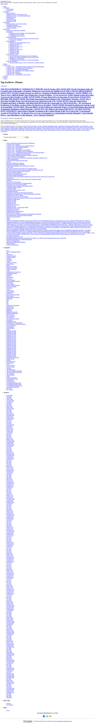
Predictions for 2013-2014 (16, 44)
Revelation (91, 128)
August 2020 (10, 446)
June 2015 (9, 522)
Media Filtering (10, 308)
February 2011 (10, 586)
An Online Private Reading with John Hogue (17, 160)
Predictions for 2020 (11, 348)
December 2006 (10, 644)
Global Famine (10, 290)
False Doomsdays (11, 280)
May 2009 (9, 614)
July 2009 (9, 612)
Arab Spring (9, 260)
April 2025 (9, 404)
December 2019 (10, 454)
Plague (8, 329)
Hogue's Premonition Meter (13, 294)
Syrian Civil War (10, 367)
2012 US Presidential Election (14, 252)
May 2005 (9, 656)
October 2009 (10, 608)
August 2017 (10, 487)
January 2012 (10, 572)
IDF (78, 127)
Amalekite (44, 126)
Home (5, 6)
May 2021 (9, 435)
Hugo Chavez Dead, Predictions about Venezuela (18, 171)
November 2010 (10, 590)
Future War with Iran (11, 286)
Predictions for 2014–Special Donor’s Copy (17, 14)
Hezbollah (47, 127)
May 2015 (9, 523)
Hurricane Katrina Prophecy (13, 297)
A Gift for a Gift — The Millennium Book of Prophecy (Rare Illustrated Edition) (25, 66)
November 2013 (10, 543)
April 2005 (9, 657)
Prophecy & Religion (11, 37)
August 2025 (10, 402)
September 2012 (10, 561)
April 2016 (9, 509)
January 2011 (10, 588)
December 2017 (10, 482)
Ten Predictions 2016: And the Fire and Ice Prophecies (19, 215)
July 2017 (9, 489)
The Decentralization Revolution (14, 371)
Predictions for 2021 (11, 349)
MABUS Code (10, 306)
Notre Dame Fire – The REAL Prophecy (16, 324)
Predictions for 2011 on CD (16, 49)
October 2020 (10, 443)
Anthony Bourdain (11, 257)
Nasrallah (27, 128)
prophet (83, 128)
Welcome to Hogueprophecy (13, 240)
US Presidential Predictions (13, 387)
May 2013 (9, 550)
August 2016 (10, 503)
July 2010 (9, 596)
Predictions (6, 11)
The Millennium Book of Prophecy (15, 236)
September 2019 (10, 458)
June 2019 (9, 462)
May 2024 (9, 410)
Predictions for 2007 (11, 332)
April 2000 (9, 697)
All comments (10, 704)
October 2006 (10, 645)
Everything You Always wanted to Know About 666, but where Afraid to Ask (25, 170)
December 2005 (10, 653)
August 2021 (10, 432)
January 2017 (10, 497)
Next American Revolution (13, 318)
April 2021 (9, 436)
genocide (39, 127)
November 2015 (10, 515)
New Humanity (10, 317)
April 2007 (9, 638)
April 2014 (9, 541)
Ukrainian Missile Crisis (12, 379)
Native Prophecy (10, 314)
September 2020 (10, 444)
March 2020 (9, 451)
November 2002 (10, 676)
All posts (9, 703)
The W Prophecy (11, 373)
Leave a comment (85, 130)
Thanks (8, 218)
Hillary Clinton (54, 127)
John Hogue (6, 7)
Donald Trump (14, 127)
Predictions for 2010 (14, 50)
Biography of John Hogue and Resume (16, 164)
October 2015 (10, 517)
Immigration (9, 298)
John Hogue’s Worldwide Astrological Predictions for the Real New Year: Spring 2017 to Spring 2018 (30, 176)
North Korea (9, 320)
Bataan (73, 126)
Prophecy (9, 360)
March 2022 (9, 427)
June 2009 (9, 613)
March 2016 (9, 510)
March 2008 (9, 629)
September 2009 (10, 609)
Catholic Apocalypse (11, 269)
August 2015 (10, 519)
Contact (5, 78)
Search (6, 134)
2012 (8, 250)
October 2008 (10, 624)
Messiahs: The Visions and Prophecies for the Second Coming (24, 38)
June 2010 (9, 597)
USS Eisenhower (52, 130)
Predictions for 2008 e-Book (13, 199)
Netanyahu (32, 128)
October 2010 (10, 592)
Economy (9, 276)
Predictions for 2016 (11, 342)
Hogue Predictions (11, 41)
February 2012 (10, 570)
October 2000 (10, 691)
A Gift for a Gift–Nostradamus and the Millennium (18, 153)
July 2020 (9, 447)
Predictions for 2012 (11, 17)
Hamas (43, 127)
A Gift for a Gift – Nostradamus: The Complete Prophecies (20, 70)
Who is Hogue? (10, 9)
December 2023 (10, 414)
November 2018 (10, 470)
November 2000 (10, 689)
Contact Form (10, 167)
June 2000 (9, 695)
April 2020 (9, 450)
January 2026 (10, 399)
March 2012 (9, 569)
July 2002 (9, 679)
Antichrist (9, 258)
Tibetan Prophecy (11, 375)
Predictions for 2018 (11, 345)
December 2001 (10, 683)
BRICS (77, 126)
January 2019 (10, 469)
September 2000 (10, 692)
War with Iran (10, 389)
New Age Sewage (11, 316)
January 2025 (10, 407)
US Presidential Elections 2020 (14, 384)
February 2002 (10, 681)
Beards (8, 265)
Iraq (83, 127)
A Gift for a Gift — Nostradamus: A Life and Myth (18, 74)
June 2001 (9, 684)
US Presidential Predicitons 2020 (14, 385)
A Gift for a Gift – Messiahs (13, 72)
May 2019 (9, 463)
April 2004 (9, 667)
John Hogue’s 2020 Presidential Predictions (17, 174)
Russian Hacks (10, 363)
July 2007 (9, 636)
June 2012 (9, 565)
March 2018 (9, 479)
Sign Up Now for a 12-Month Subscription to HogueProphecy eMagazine (24, 214)
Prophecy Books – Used (12, 54)
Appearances (10, 10)
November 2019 (10, 455)
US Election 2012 (11, 381)
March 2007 (9, 640)
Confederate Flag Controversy (14, 272)
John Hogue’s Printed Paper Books (15, 175)
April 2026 (9, 398)
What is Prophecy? (11, 13)
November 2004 (10, 661)
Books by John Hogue (12, 268)
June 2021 (9, 434)
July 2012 (9, 564)
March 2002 (9, 680)
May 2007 (9, 637)
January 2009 (10, 620)
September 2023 (10, 418)
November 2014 (10, 531)
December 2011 (10, 573)
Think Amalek (21, 130)
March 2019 (9, 466)
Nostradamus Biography (12, 25)
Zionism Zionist (68, 130)
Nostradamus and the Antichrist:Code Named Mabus (14, 27)
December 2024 (10, 408)
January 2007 (10, 642)
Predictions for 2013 (11, 338)
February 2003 (10, 673)
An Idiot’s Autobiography (13, 159)
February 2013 (10, 554)
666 (25, 126)
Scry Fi (8, 364)
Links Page (9, 180)
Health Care (9, 293)
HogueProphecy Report (71, 127)
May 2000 (9, 696)
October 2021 (10, 431)
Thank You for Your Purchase (13, 216)
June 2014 (9, 538)
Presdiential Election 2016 (13, 357)
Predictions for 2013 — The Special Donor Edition (18, 15)
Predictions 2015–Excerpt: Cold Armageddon (17, 196)
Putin (87, 128)
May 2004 (9, 665)
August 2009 (10, 610)
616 (22, 126)
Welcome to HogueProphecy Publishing (16, 30)
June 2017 (9, 490)
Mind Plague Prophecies (12, 313)
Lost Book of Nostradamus (13, 305)
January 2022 (10, 430)
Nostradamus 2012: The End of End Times (17, 23)
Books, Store (7, 29)
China (8, 270)
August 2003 (10, 671)
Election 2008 (10, 277)
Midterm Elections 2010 (12, 312)
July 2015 (9, 521)
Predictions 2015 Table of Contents (15, 195)
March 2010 (9, 601)
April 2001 (9, 687)
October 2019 (10, 457)
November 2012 (10, 558)
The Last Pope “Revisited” (16, 39)
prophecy (79, 128)
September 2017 (10, 486)
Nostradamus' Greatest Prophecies (14, 322)
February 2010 (10, 602)
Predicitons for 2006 (11, 330)
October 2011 (10, 576)
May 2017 (9, 491)
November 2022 (10, 424)
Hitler (60, 127)
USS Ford (58, 130)
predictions (63, 128)
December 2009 (10, 605)
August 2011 (10, 578)
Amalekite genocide (52, 126)
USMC (45, 130)
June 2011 (9, 581)
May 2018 (9, 477)
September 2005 (10, 654)
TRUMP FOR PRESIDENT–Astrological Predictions (19, 239)
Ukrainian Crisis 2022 (12, 377)
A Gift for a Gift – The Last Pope (14, 73)
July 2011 (9, 580)
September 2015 (10, 518)
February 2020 (10, 453)
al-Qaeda (40, 126)
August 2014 (10, 535)
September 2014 (10, 534)
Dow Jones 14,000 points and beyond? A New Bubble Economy (22, 168)
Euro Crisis (9, 278)
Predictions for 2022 (11, 350)
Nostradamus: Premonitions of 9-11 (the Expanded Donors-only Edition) (24, 194)
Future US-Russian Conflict (13, 285)
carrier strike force (84, 126)
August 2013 (10, 546)
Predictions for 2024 (11, 354)
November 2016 (10, 499)
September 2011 (10, 577)
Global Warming (10, 292)
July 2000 (9, 693)
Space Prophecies (11, 365)
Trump (41, 130)
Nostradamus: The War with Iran (17, 35)
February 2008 (10, 630)
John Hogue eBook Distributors (14, 172)
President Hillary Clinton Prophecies (15, 211)
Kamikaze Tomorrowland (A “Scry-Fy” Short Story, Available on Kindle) (27, 62)
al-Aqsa (28, 126)
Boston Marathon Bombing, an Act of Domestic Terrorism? (20, 166)
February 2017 (10, 495)
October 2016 (10, 501)
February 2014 (10, 542)
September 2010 (10, 593)
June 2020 (9, 448)
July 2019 (9, 461)
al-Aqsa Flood (33, 126)
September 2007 (10, 633)
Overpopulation (10, 326)
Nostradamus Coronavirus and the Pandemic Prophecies (20, 192)
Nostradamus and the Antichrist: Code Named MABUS (23, 33)
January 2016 (10, 513)
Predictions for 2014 (11, 340)
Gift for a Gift (7, 65)
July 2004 (9, 664)
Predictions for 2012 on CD (16, 46)
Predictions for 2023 (10, 126)
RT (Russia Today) (11, 361)
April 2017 (9, 493)
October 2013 (10, 545)
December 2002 (10, 675)
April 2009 (9, 616)
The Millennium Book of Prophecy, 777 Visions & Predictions (24, 60)
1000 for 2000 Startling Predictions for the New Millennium (24, 56)
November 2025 (10, 400)
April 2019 (9, 465)
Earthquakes (9, 274)
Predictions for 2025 (11, 356)
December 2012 (10, 557)
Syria (2, 130)
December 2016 (10, 498)
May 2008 (9, 626)
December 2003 (10, 668)
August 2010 (10, 594)
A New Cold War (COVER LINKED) (16, 156)
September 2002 (10, 677)
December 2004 (10, 660)
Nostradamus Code (11, 321)
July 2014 (9, 537)
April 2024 (9, 411)
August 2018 (10, 473)
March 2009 (9, 617)
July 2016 (9, 505)
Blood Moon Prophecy (12, 266)
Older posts (4, 86)
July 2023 (9, 420)
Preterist (69, 128)
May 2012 (9, 566)
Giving (8, 289)
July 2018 (9, 474)
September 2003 (10, 669)
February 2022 (10, 428)
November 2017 (10, 483)
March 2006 (9, 652)
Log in (8, 710)
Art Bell (8, 261)
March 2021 (9, 438)
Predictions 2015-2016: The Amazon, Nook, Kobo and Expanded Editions (24, 198)
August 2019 (10, 459)
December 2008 (10, 621)
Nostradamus (7, 22)
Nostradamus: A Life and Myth (17, 34)
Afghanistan (9, 254)
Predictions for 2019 (11, 346)
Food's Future (10, 282)
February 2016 (10, 511)
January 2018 (10, 481)
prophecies (73, 128)
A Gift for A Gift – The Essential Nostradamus (17, 69)
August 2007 (10, 634)
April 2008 (9, 628)
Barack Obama (67, 126)
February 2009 (10, 618)
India (8, 300)
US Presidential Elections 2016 (14, 383)
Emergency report (32, 127)
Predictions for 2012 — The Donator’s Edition (17, 207)
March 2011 (9, 585)
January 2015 (10, 529)
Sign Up (5, 77)
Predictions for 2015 (11, 341)
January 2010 (10, 604)
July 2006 (9, 648)
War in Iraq (9, 388)
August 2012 (10, 562)
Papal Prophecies (11, 328)
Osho (44, 128)
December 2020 (10, 440)
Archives (6, 76)
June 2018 (9, 475)
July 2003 (9, 672)
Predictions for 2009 (11, 19)
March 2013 (9, 553)
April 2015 (9, 525)
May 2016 (9, 507)
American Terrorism (11, 256)
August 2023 (10, 419)
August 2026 (10, 395)
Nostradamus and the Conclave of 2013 (16, 190)
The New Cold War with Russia (14, 372)
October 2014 (10, 533)
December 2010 (10, 589)
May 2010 (9, 598)
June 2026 (9, 396)
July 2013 (9, 547)
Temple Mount (13, 130)
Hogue (63, 127)
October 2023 (10, 416)
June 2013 (9, 549)
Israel (88, 127)
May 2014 (9, 539)
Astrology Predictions (12, 262)
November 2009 (10, 606)
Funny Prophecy (10, 284)
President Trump (10, 359)
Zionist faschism (76, 130)
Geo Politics (9, 288)
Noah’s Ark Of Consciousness (14, 182)
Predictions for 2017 (11, 344)
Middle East (22, 128)
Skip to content (4, 4)
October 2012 (10, 560)
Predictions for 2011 (14, 48)
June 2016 (9, 506)
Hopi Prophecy (10, 296)
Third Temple (36, 130)
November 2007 (10, 632)
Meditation (6, 128)
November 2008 (10, 622)
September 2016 (10, 502)
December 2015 (10, 514)
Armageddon (61, 126)
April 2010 (9, 600)
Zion (63, 130)
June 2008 (9, 625)
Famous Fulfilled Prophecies (13, 281)
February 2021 (10, 439)
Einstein (25, 127)
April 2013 (9, 551)
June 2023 (9, 422)
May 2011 (9, 582)
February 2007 (10, 641)
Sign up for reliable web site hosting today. (62, 721)
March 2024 (9, 412)
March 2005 (9, 658)
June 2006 (9, 649)
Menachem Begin (14, 128)
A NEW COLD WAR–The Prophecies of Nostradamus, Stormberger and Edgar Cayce (27, 158)
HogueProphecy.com (5, 1)
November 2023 (10, 415)
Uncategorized (10, 380)
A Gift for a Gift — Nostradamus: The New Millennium (20, 68)
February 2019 (10, 467)
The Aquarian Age (11, 369)
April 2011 (9, 584)
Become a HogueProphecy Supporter (15, 163)
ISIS (86, 127)
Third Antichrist (29, 130)
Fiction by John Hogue (12, 61)
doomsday (20, 127)
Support (5, 64)
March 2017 (9, 494)
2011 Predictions (10, 18)
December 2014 (10, 530)
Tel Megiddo (7, 130)
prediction (58, 128)
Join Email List (10, 178)
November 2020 (10, 442)
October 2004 (10, 663)
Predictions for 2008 (11, 21)
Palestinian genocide (50, 128)
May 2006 (9, 650)
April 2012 (9, 568)
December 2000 (10, 688)
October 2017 (10, 485)
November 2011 (10, 574)
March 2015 (9, 526)
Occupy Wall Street (11, 325)
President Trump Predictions (13, 212)
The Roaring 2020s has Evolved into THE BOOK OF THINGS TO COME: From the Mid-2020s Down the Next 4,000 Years (36, 238)
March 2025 (9, 406)
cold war (8, 127)
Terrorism (9, 368)
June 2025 (9, 403)
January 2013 (10, 556)
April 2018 (9, 478)
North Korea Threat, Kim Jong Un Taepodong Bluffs (19, 183)
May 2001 (9, 685)
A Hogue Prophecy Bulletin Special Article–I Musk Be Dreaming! (22, 155)
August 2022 (10, 426)
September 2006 (10, 646)
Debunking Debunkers (12, 273)
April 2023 (9, 423)
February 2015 (10, 527)
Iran (81, 127)
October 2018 (10, 471)
